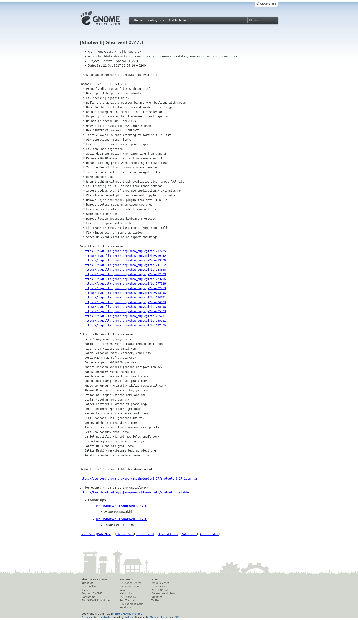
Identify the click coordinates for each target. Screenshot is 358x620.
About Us (87, 583)
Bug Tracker (127, 600)
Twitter (155, 600)
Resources (127, 579)
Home (138, 20)
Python (165, 617)
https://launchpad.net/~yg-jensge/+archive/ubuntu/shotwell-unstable (134, 492)
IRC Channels (128, 597)
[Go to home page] (106, 26)
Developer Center (130, 583)
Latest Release (160, 586)
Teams (85, 590)
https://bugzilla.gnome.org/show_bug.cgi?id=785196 (125, 306)
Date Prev (88, 534)
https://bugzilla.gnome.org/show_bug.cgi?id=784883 (125, 302)
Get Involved (89, 586)
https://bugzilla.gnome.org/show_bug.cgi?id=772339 (125, 274)
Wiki (122, 590)
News (155, 579)
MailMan (154, 617)
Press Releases (160, 583)
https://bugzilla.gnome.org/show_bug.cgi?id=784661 (125, 297)
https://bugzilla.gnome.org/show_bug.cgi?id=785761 (125, 320)
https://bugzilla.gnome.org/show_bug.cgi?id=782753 (125, 288)
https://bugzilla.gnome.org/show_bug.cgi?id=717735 (125, 251)
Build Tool (125, 607)
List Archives (177, 20)
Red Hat (129, 617)
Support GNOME (92, 593)
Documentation (129, 586)
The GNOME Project (95, 579)
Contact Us (88, 597)
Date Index (189, 534)
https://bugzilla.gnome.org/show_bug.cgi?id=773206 (125, 279)
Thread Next (145, 534)
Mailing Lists (155, 20)
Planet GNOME (160, 590)
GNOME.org (268, 3)
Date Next (104, 534)
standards (104, 617)
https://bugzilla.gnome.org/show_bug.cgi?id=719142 (125, 255)
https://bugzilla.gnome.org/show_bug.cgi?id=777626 (125, 283)
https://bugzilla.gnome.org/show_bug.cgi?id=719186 (125, 260)
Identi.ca (156, 597)
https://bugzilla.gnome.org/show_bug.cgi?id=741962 (125, 265)
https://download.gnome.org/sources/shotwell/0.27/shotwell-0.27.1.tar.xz (138, 478)
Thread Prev (125, 534)
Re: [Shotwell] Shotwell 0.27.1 (121, 505)
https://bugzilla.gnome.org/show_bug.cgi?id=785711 (125, 316)
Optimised (87, 617)
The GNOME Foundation (96, 600)
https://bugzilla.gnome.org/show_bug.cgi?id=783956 (125, 292)
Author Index (209, 534)
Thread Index (168, 534)
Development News (163, 593)
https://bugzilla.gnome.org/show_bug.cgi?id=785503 (125, 311)
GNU (177, 617)
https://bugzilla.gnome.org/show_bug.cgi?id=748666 (125, 269)
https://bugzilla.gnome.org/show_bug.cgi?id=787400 (125, 325)
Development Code (131, 604)
